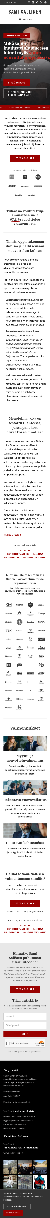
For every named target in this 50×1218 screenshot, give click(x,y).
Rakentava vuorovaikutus (14, 1124)
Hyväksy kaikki (13, 1213)
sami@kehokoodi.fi (11, 1091)
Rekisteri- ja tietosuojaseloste (17, 1102)
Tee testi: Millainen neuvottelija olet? (20, 93)
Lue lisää (7, 1200)
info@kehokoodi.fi (37, 911)
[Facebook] (37, 2)
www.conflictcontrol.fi (13, 1153)
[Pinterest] (45, 2)
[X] (41, 2)
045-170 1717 (20, 911)
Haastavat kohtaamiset (34, 557)
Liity (25, 1033)
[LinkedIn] (29, 2)
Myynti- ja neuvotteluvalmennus (18, 1120)
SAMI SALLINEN (25, 11)
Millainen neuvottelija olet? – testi (19, 1116)
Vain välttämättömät (17, 1206)
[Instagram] (33, 2)
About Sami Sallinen (15, 1136)
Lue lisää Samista (12, 534)
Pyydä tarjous (16, 82)
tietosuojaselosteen (33, 1051)
